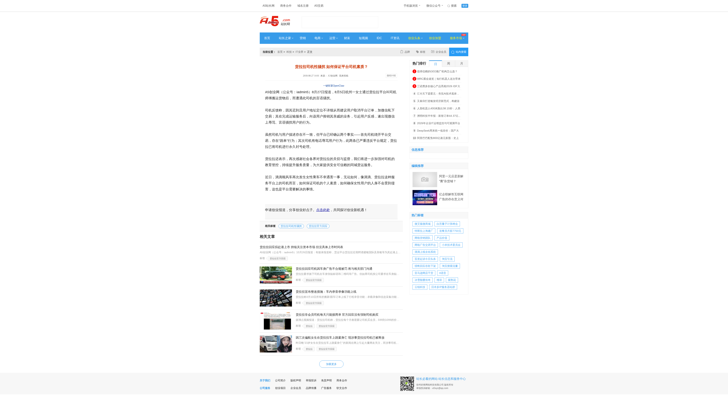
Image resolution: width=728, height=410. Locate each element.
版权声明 (295, 380)
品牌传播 (311, 388)
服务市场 (456, 38)
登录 (464, 5)
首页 (267, 38)
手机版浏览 (411, 5)
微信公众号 (433, 5)
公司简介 (280, 380)
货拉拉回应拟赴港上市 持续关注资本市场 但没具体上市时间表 (301, 247)
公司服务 (265, 388)
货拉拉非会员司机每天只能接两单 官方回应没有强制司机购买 (337, 314)
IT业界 (299, 51)
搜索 (454, 5)
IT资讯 (395, 38)
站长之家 (285, 38)
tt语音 (442, 272)
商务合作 (286, 5)
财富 (347, 38)
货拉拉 (309, 326)
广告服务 (326, 388)
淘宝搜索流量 (450, 265)
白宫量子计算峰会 (447, 223)
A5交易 (318, 5)
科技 (289, 51)
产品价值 (442, 237)
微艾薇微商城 (423, 223)
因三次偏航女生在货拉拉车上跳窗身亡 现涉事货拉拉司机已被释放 (340, 337)
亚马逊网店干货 (424, 272)
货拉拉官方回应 (318, 226)
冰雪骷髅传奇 (423, 279)
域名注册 (303, 5)
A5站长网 (269, 5)
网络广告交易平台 (425, 244)
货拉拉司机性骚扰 (291, 226)
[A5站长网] (275, 21)
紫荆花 (452, 279)
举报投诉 (311, 380)
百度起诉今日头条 (425, 258)
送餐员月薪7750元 (450, 230)
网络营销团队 (423, 237)
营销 (303, 38)
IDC (379, 38)
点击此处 (323, 210)
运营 (332, 38)
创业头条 (414, 38)
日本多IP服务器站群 (443, 287)
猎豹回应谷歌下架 (425, 265)
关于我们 (265, 380)
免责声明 (326, 380)
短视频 (363, 38)
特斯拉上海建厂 (424, 230)
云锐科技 (420, 287)
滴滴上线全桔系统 (425, 251)
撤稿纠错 (391, 75)
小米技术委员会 (451, 244)
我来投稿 (343, 75)
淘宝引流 (447, 258)
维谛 (439, 279)
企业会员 (441, 51)
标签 (422, 51)
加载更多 (331, 364)
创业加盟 (435, 38)
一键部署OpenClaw (333, 85)
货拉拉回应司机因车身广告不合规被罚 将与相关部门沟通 (334, 268)
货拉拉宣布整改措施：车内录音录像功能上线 (326, 291)
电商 (318, 38)
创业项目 (280, 388)
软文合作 (342, 388)
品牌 (407, 51)
